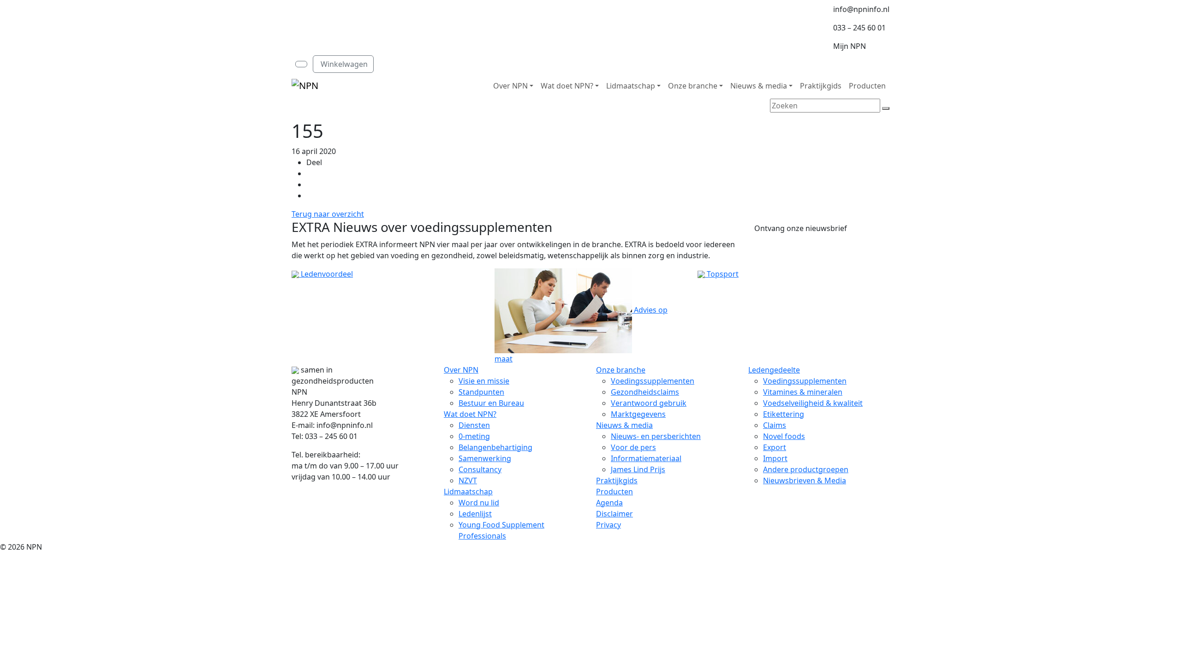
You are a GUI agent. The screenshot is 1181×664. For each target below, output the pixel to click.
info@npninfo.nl (861, 9)
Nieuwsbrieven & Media (804, 480)
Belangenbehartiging (495, 447)
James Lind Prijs (638, 469)
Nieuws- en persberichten (656, 436)
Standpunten (481, 392)
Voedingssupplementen (652, 381)
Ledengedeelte (774, 370)
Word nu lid (479, 503)
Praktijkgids (820, 86)
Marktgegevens (638, 414)
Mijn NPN (849, 46)
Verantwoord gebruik (648, 403)
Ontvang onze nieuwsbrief (800, 228)
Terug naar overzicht (328, 214)
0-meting (474, 436)
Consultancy (480, 469)
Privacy (608, 525)
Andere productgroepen (805, 469)
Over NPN (510, 86)
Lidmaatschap (630, 86)
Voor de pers (633, 447)
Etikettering (783, 414)
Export (774, 447)
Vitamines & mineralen (802, 392)
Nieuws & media (758, 86)
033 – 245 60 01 (859, 28)
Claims (774, 425)
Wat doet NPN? (567, 86)
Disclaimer (614, 514)
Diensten (474, 425)
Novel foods (784, 436)
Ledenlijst (475, 514)
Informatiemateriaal (646, 458)
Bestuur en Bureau (491, 403)
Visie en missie (484, 381)
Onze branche (692, 86)
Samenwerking (485, 458)
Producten (867, 86)
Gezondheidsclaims (645, 392)
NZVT (468, 480)
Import (775, 458)
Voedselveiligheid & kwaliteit (813, 403)
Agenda (609, 503)
